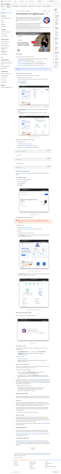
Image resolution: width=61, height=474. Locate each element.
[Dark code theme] (48, 150)
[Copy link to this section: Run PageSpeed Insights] (27, 177)
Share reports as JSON (34, 382)
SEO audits (39, 6)
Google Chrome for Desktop (27, 77)
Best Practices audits (31, 6)
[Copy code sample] (49, 150)
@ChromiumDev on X (48, 463)
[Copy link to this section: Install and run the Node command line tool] (36, 139)
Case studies (22, 1)
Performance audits (15, 6)
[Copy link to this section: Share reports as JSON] (27, 346)
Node (36, 145)
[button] (6, 20)
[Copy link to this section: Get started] (23, 54)
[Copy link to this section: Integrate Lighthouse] (28, 427)
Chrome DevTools (38, 220)
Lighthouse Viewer (22, 315)
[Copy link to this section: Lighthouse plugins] (25, 415)
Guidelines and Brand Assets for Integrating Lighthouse (30, 433)
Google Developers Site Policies (39, 454)
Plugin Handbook (45, 423)
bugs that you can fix (24, 442)
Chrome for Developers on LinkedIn (50, 466)
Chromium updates (33, 463)
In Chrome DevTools (21, 58)
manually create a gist (42, 379)
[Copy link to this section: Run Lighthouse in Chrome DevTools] (33, 73)
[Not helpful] (49, 11)
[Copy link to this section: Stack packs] (22, 400)
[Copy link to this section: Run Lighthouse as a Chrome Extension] (34, 217)
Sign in (59, 1)
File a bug (15, 463)
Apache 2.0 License (26, 454)
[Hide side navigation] (11, 472)
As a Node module (21, 63)
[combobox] (41, 1)
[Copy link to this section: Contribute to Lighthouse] (30, 438)
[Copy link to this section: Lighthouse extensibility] (29, 393)
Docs (15, 1)
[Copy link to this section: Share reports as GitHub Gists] (30, 364)
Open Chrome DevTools (22, 80)
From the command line (22, 61)
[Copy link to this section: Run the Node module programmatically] (31, 171)
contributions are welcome (31, 440)
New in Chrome (31, 1)
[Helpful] (48, 11)
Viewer (22, 390)
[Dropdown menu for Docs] (17, 1)
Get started (8, 6)
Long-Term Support (27, 145)
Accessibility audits (23, 6)
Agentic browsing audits (46, 6)
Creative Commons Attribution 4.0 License (41, 453)
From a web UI (20, 65)
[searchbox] (6, 9)
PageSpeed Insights (23, 181)
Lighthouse (7, 4)
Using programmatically (21, 173)
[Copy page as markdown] (47, 14)
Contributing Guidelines (33, 412)
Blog (26, 1)
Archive (31, 466)
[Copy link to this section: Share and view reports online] (32, 312)
